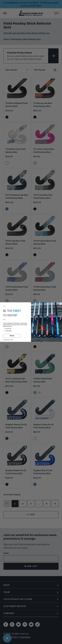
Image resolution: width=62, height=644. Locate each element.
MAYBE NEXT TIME (8, 339)
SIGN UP (12, 336)
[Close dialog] (60, 304)
